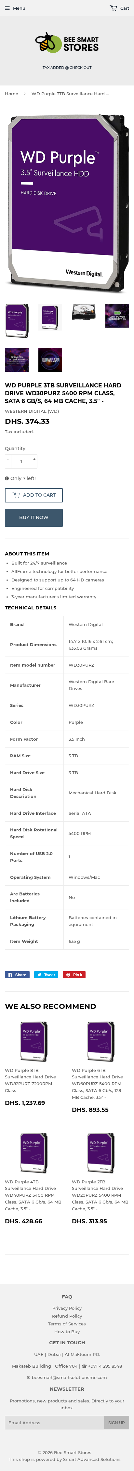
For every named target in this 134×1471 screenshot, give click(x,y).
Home (11, 93)
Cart (124, 8)
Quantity (15, 448)
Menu (19, 8)
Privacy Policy (67, 1308)
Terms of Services (67, 1323)
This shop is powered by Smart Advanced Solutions (65, 1459)
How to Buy (67, 1331)
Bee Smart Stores (72, 1452)
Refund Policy (67, 1316)
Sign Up (116, 1422)
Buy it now (33, 517)
